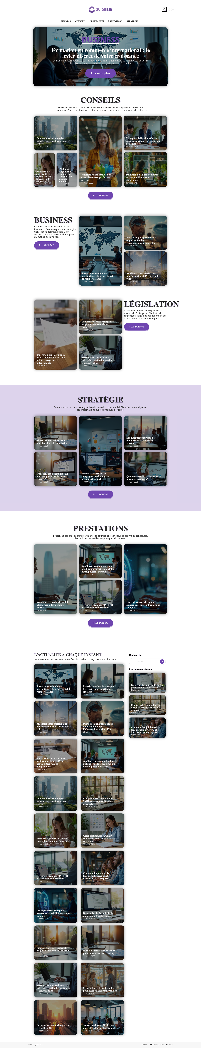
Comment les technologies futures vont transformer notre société (53, 140)
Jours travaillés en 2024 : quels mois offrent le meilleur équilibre (100, 1026)
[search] (164, 9)
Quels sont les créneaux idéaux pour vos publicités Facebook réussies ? (53, 476)
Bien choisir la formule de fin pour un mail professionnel (98, 914)
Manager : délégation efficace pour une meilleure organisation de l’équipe (143, 140)
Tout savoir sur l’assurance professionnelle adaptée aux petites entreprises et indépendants (51, 359)
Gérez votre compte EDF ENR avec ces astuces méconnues (97, 606)
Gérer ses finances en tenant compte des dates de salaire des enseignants (99, 838)
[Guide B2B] (100, 9)
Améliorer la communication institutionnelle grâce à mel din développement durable (98, 568)
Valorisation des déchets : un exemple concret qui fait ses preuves (96, 177)
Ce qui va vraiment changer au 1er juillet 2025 (53, 1026)
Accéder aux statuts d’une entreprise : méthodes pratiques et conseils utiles (98, 360)
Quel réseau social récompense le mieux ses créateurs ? (143, 478)
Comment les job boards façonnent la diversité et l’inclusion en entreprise (96, 875)
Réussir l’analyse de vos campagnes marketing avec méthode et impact (96, 476)
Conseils (100, 99)
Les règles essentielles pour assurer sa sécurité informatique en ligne (143, 604)
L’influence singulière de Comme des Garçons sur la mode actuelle (66, 175)
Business (100, 39)
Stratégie (100, 399)
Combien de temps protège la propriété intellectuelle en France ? (97, 324)
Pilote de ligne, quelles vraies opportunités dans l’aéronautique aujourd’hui (141, 240)
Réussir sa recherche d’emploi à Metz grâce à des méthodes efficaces (53, 604)
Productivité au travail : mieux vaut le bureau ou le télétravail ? (43, 176)
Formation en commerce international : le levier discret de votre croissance (100, 53)
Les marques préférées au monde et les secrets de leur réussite (140, 440)
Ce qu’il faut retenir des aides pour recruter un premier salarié (100, 989)
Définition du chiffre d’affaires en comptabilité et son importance (142, 177)
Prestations (100, 528)
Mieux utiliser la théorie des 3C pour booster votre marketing (53, 442)
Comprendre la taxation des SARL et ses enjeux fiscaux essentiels (98, 801)
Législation (151, 303)
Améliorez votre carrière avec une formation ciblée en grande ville (142, 276)
